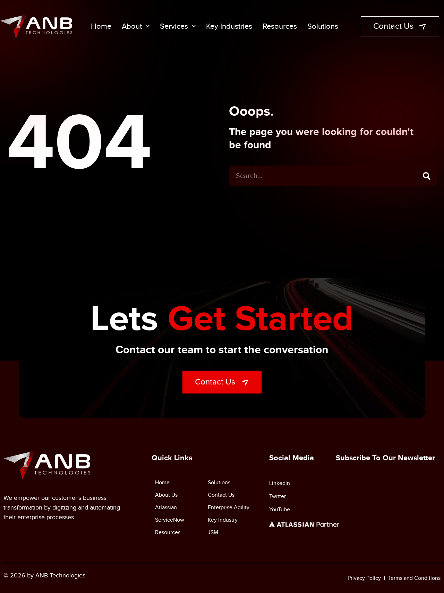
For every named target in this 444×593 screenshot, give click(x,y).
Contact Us (221, 495)
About (132, 26)
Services (174, 26)
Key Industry (223, 519)
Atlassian (166, 507)
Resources (280, 26)
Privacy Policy (364, 578)
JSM (213, 532)
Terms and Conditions (414, 578)
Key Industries (229, 26)
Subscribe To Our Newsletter (385, 458)
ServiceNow (169, 519)
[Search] (426, 176)
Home (101, 26)
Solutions (322, 26)
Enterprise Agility (228, 507)
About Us (166, 495)
